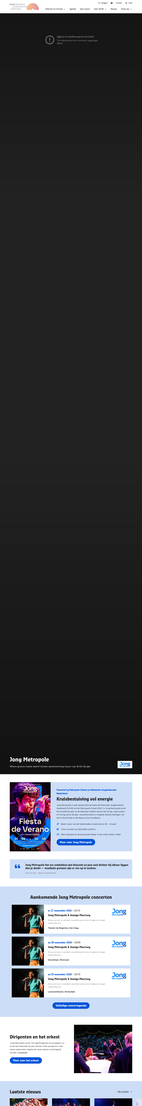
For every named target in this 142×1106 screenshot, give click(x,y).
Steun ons (125, 9)
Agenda (73, 9)
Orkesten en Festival (54, 9)
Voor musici (85, 9)
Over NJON (99, 9)
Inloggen (103, 3)
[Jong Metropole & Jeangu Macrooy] (71, 919)
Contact (119, 3)
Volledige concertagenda (71, 1005)
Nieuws (114, 9)
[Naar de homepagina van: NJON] (24, 6)
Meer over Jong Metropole (76, 842)
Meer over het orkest (26, 1060)
